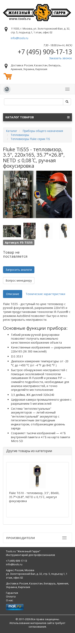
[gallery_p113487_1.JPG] (12, 231)
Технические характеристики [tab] (45, 294)
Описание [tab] (12, 294)
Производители (20, 538)
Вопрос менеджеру (19, 280)
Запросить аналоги (19, 270)
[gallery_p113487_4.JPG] (65, 231)
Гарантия (12, 593)
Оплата (11, 596)
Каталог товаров (19, 117)
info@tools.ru (19, 38)
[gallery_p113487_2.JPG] (30, 231)
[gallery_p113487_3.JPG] (47, 231)
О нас (9, 600)
